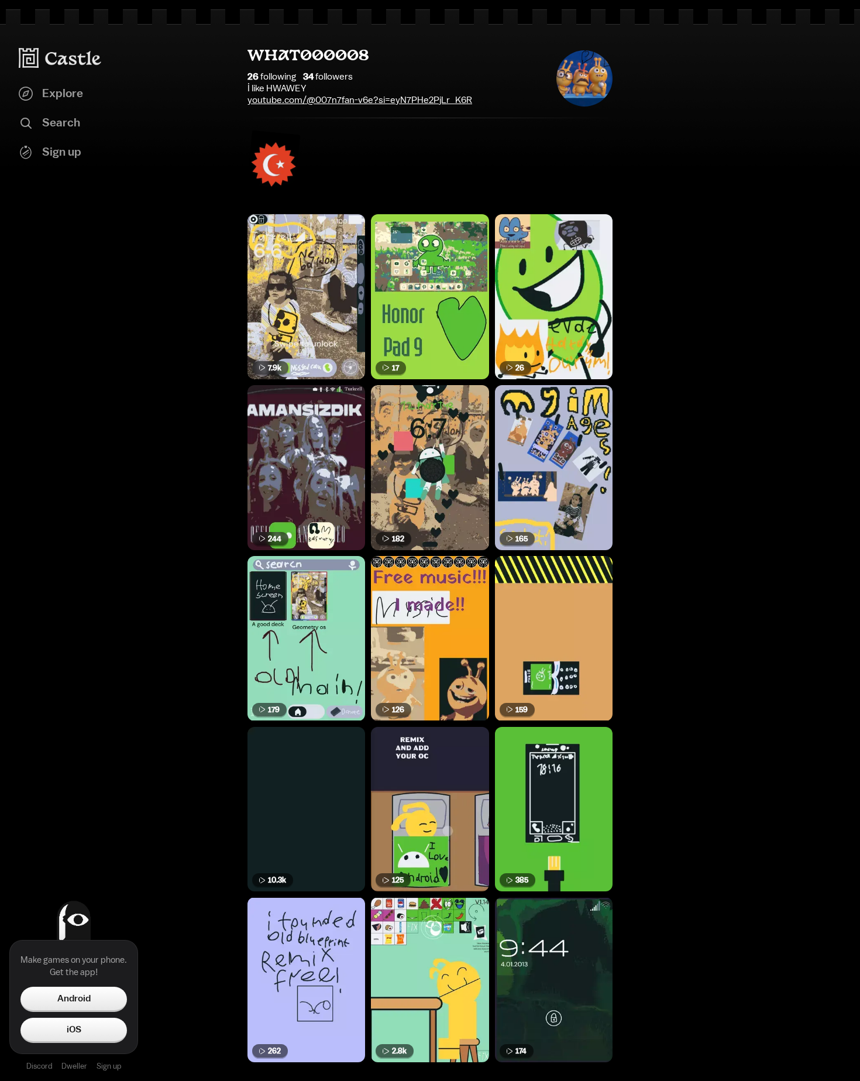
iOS (74, 1029)
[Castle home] (60, 58)
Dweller (74, 1066)
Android (74, 998)
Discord (39, 1066)
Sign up (109, 1066)
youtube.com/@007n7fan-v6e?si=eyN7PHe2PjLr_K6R (359, 100)
